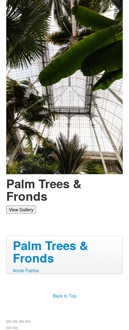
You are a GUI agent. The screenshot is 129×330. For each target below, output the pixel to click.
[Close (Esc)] (8, 322)
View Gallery (21, 209)
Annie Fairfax (26, 270)
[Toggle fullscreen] (21, 322)
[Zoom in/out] (27, 322)
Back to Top (64, 296)
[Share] (15, 322)
